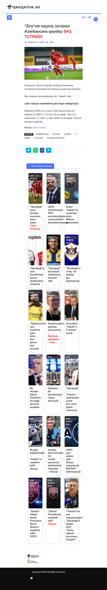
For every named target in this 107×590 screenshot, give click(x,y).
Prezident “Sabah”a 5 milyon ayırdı (71, 328)
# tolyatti (38, 138)
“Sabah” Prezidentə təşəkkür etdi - (54, 518)
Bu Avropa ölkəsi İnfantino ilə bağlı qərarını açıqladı (35, 398)
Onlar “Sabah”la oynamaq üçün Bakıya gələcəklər (72, 214)
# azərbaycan (42, 134)
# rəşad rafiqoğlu (56, 138)
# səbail (67, 134)
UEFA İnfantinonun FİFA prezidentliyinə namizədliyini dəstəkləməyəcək (58, 214)
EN (89, 17)
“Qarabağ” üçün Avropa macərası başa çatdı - (36, 217)
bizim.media (39, 128)
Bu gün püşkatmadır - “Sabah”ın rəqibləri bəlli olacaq (37, 459)
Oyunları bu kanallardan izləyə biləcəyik (55, 394)
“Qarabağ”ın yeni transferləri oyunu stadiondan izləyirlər (37, 276)
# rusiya (56, 134)
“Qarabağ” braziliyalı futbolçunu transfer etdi (54, 275)
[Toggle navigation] (9, 17)
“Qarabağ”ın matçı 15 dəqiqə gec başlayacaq (73, 275)
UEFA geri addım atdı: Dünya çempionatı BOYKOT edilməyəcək (73, 461)
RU (84, 17)
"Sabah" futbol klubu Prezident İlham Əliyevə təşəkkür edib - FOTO (35, 524)
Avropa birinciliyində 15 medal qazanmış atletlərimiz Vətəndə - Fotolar (55, 461)
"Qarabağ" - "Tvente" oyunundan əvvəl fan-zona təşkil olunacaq (72, 399)
